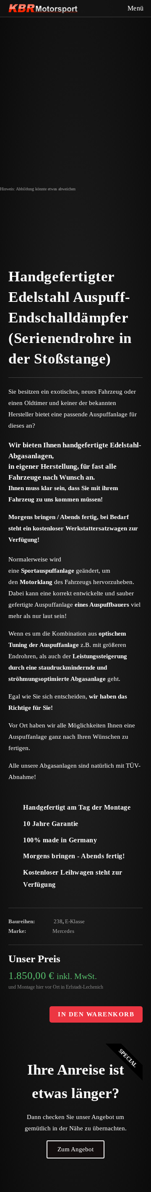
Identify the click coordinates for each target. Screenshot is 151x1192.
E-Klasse (75, 921)
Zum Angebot (75, 1149)
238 (58, 921)
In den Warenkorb (96, 1014)
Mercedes (63, 931)
